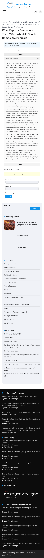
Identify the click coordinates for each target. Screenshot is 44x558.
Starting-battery (22, 247)
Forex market (8, 338)
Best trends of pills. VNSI (12, 334)
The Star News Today (11, 351)
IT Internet (7, 293)
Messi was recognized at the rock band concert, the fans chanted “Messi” (27, 224)
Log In (9, 196)
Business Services (10, 267)
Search (7, 205)
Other (6, 308)
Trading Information (11, 316)
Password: (8, 186)
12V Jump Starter (22, 236)
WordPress (6, 555)
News (6, 491)
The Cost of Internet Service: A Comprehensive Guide (21, 412)
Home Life (7, 290)
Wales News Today (10, 341)
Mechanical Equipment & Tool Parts (16, 305)
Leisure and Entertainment (13, 297)
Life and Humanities (11, 301)
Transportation (9, 319)
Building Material (10, 264)
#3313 (37, 58)
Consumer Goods (10, 282)
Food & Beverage (10, 286)
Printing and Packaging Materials (15, 312)
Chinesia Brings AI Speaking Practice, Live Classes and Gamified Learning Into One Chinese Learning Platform (21, 494)
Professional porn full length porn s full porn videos (21, 364)
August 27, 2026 (11, 497)
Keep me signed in (12, 193)
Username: (8, 179)
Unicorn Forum (23, 4)
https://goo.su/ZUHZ (11, 360)
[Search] (40, 11)
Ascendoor (20, 553)
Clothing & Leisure (10, 275)
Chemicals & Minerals (11, 271)
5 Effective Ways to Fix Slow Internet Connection (19, 396)
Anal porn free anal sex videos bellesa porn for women (21, 544)
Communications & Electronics (15, 279)
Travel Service (8, 323)
